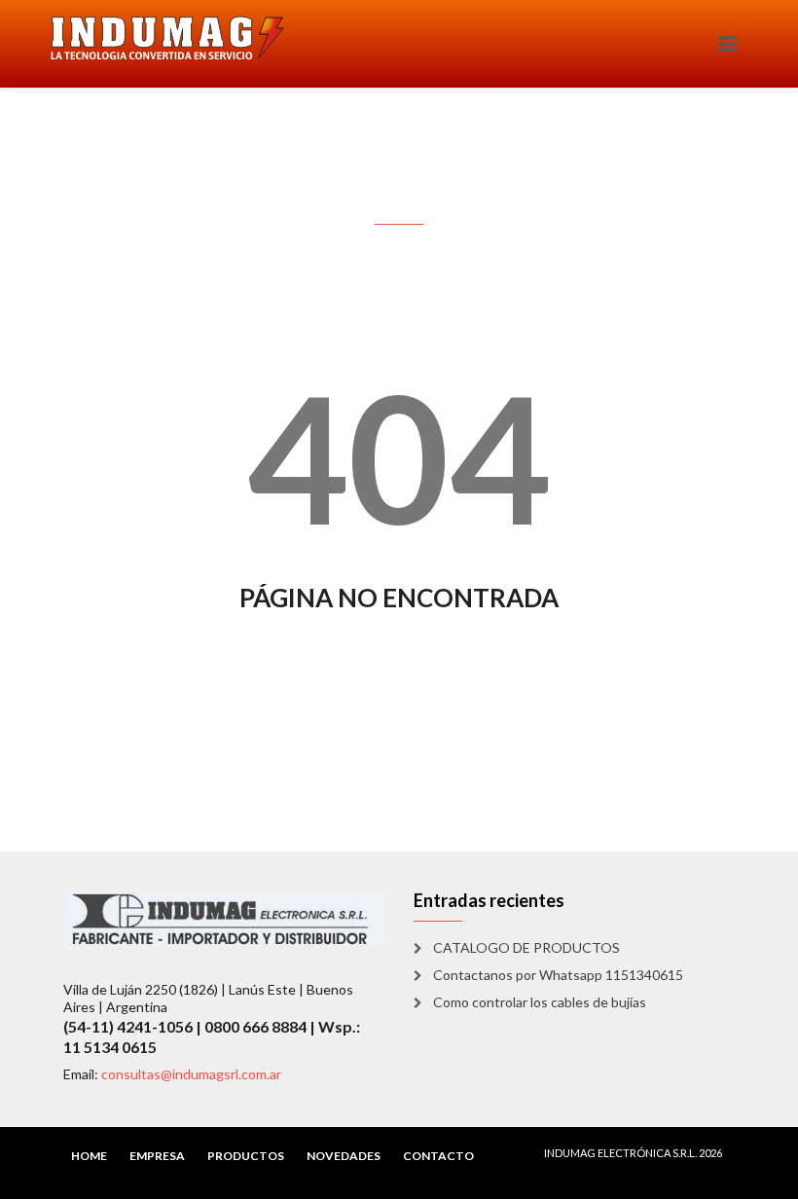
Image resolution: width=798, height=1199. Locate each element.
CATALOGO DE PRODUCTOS (526, 947)
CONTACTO (438, 1155)
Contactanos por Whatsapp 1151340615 (558, 974)
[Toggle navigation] (727, 44)
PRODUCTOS (245, 1155)
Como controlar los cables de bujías (539, 1002)
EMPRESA (157, 1155)
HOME (89, 1155)
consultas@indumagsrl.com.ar (191, 1074)
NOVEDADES (344, 1155)
